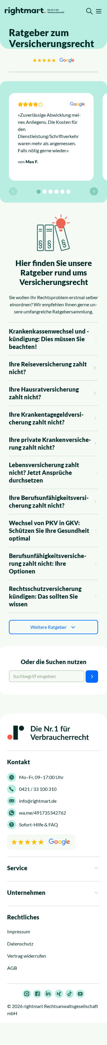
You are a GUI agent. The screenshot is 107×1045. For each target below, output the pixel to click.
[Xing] (59, 994)
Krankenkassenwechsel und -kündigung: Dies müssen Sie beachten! (49, 339)
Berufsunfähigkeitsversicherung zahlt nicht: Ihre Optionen (47, 563)
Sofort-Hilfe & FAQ (38, 824)
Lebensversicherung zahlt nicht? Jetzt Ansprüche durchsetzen (44, 472)
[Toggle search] (89, 11)
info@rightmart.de (37, 801)
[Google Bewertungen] (53, 60)
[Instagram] (27, 994)
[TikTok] (69, 994)
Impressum (18, 931)
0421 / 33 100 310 (37, 789)
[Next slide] (94, 191)
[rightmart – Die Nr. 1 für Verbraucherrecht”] (34, 11)
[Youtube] (80, 994)
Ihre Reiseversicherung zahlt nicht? (48, 367)
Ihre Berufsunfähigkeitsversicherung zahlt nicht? (49, 501)
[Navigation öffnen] (98, 11)
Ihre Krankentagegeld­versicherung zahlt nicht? (46, 418)
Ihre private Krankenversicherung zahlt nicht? (50, 443)
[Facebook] (37, 994)
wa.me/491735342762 (42, 812)
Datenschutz (20, 943)
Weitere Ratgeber (48, 627)
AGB (12, 968)
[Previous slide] (13, 191)
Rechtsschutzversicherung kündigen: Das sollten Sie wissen (45, 596)
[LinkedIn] (48, 994)
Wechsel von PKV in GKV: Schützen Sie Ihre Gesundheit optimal (49, 530)
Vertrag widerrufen (26, 956)
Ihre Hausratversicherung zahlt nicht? (44, 393)
